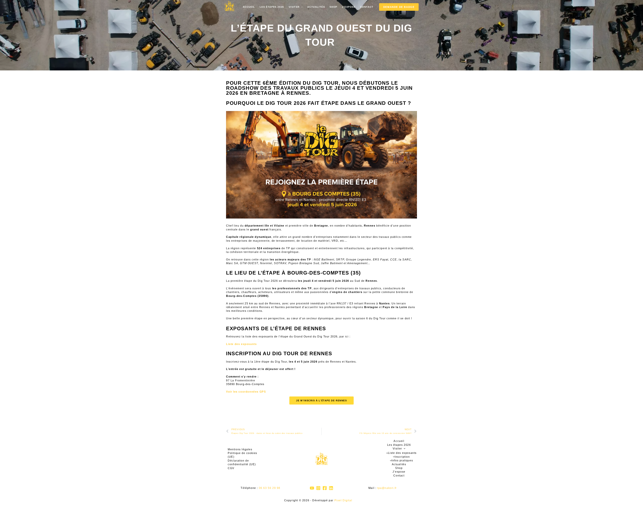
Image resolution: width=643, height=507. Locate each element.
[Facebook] (325, 488)
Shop (333, 7)
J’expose (348, 7)
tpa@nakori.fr (387, 488)
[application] (301, 7)
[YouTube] (312, 488)
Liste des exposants (241, 344)
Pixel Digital (343, 500)
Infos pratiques (402, 460)
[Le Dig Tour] (229, 6)
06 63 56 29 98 (269, 488)
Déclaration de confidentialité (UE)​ (242, 462)
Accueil (249, 7)
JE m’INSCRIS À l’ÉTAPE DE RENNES (321, 400)
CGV (231, 468)
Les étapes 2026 (272, 7)
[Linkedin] (331, 488)
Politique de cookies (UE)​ (242, 455)
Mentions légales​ (240, 449)
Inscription (402, 456)
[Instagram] (318, 488)
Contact (366, 7)
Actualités (316, 7)
